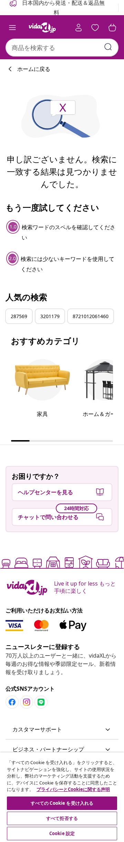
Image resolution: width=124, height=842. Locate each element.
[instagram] (26, 702)
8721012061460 (90, 316)
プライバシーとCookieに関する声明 (73, 789)
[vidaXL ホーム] (42, 27)
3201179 (50, 316)
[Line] (41, 702)
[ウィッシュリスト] (95, 27)
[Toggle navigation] (12, 27)
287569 (19, 316)
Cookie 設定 (62, 833)
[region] (62, 797)
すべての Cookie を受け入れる (62, 803)
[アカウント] (78, 27)
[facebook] (12, 702)
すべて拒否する (62, 818)
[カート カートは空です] (112, 27)
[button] (62, 730)
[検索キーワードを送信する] (108, 46)
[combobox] (62, 48)
